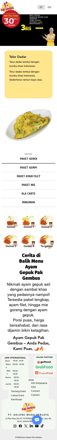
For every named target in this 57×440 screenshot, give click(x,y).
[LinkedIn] (31, 426)
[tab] (28, 159)
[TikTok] (42, 426)
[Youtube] (37, 426)
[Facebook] (20, 426)
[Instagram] (15, 426)
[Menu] (28, 7)
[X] (26, 426)
